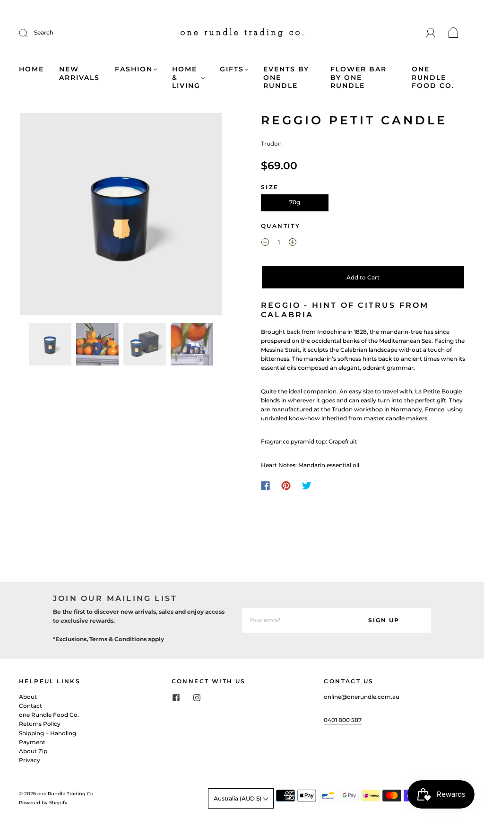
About (28, 696)
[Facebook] (265, 485)
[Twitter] (306, 485)
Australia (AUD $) (238, 798)
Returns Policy (39, 723)
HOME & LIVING (186, 77)
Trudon (271, 143)
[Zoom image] (121, 216)
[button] (40, 216)
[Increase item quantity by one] (292, 243)
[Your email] (289, 620)
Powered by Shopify (43, 803)
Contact (30, 705)
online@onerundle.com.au (361, 696)
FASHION (134, 69)
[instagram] (197, 697)
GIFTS (232, 69)
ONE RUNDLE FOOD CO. (433, 77)
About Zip (33, 751)
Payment (32, 742)
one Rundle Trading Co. (65, 794)
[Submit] (29, 32)
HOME (31, 69)
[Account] (431, 33)
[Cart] (453, 33)
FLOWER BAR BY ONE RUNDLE (358, 77)
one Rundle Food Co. (49, 714)
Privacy (29, 760)
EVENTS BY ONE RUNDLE (286, 77)
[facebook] (176, 697)
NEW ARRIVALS (79, 73)
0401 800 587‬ (343, 719)
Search (43, 32)
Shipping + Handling (47, 733)
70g (294, 202)
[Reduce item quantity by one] (265, 243)
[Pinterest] (286, 485)
